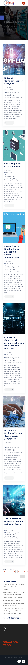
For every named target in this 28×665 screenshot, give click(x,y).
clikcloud (8, 87)
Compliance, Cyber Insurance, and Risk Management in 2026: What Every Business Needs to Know (13, 611)
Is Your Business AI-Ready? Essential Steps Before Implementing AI (13, 593)
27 (21, 572)
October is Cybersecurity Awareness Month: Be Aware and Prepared (14, 343)
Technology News (17, 97)
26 (18, 572)
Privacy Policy (8, 631)
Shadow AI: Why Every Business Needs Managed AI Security (12, 599)
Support (6, 628)
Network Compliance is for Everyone (13, 81)
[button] (2, 18)
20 (14, 572)
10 (11, 572)
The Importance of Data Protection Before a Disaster (14, 521)
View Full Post (9, 123)
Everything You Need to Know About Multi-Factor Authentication (12, 252)
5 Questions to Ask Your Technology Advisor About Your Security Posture (14, 586)
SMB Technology (11, 92)
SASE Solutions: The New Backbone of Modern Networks (13, 604)
